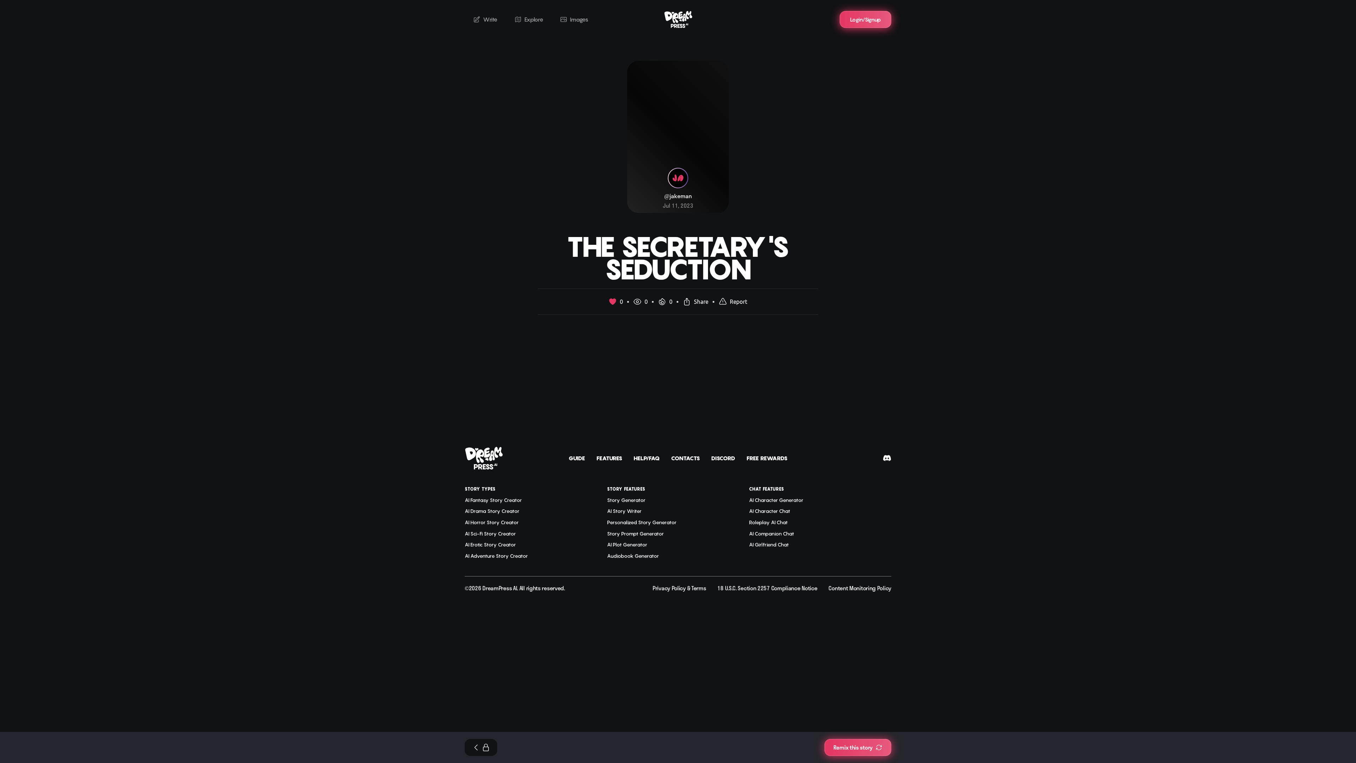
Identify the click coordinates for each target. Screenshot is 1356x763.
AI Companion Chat (771, 534)
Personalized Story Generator (642, 522)
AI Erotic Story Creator (490, 545)
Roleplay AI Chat (768, 522)
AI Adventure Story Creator (496, 556)
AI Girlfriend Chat (769, 545)
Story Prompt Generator (635, 534)
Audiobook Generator (633, 556)
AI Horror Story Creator (492, 522)
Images (579, 19)
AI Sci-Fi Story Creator (490, 534)
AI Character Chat (769, 511)
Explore (533, 19)
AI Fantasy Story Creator (493, 500)
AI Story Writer (624, 511)
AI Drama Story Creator (492, 511)
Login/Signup (865, 19)
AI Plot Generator (627, 545)
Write (490, 19)
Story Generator (626, 500)
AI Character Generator (776, 500)
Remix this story (853, 747)
